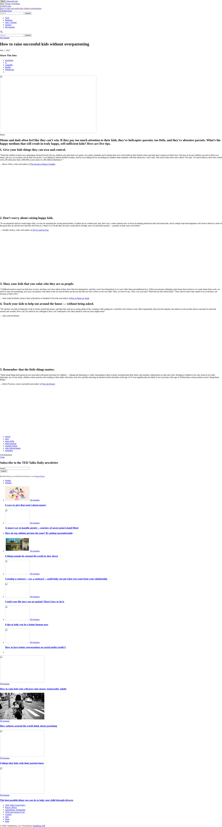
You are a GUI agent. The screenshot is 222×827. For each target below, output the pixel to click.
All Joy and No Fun (40, 230)
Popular (8, 483)
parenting (9, 450)
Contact (8, 814)
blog (7, 439)
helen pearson (10, 443)
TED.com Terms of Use (15, 812)
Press (7, 819)
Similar (8, 480)
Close (2, 457)
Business (8, 20)
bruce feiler (9, 441)
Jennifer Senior (11, 446)
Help (7, 821)
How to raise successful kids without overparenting (20, 8)
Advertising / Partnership (15, 810)
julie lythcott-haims (13, 448)
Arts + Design (11, 22)
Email (2, 468)
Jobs (7, 817)
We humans (10, 27)
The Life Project (48, 384)
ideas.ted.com (12, 1)
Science (8, 25)
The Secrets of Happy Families (42, 164)
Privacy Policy (40, 476)
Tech (7, 18)
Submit (3, 471)
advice (7, 437)
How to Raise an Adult (80, 298)
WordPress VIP (39, 826)
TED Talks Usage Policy (15, 805)
